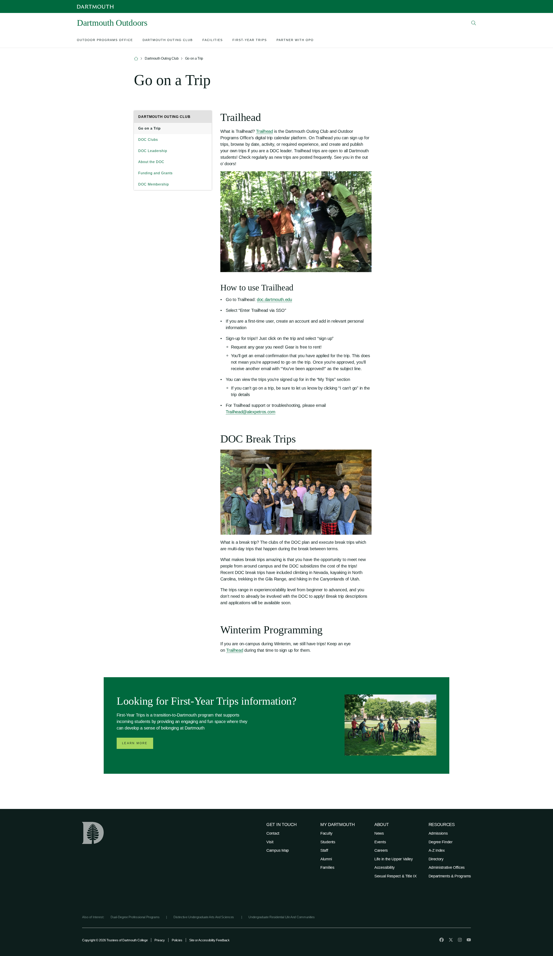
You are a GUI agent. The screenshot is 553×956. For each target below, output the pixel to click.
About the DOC (151, 162)
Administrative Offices (447, 867)
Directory (436, 859)
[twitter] (451, 940)
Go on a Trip (149, 128)
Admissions (438, 833)
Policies (177, 940)
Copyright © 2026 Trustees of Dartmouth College (115, 940)
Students (327, 842)
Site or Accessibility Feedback (209, 940)
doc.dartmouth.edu (274, 299)
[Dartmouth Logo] (95, 7)
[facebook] (441, 940)
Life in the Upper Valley (393, 859)
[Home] (136, 59)
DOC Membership (153, 184)
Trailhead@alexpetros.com (250, 411)
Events (380, 842)
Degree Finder (441, 842)
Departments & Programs (450, 876)
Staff (324, 850)
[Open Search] (473, 23)
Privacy (159, 940)
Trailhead (264, 131)
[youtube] (469, 940)
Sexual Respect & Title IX (395, 876)
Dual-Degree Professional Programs (135, 917)
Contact (272, 833)
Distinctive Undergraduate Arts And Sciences (204, 917)
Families (327, 867)
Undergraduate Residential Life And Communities (281, 917)
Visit (269, 842)
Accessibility (384, 867)
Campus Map (277, 850)
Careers (381, 850)
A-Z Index (437, 850)
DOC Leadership (152, 151)
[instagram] (460, 940)
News (379, 833)
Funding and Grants (155, 173)
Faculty (326, 833)
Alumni (326, 859)
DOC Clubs (148, 139)
